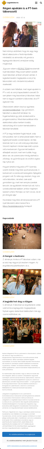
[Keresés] (41, 3)
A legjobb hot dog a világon (17, 301)
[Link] (10, 3)
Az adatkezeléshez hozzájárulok (22, 434)
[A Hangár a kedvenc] (22, 225)
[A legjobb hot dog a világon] (22, 271)
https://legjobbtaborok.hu (13, 206)
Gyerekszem (8, 17)
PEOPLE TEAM (24, 69)
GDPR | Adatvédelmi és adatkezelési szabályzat (22, 446)
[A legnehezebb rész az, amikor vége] (22, 319)
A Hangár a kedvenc (13, 256)
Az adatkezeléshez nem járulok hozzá (22, 441)
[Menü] (36, 3)
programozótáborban (11, 110)
